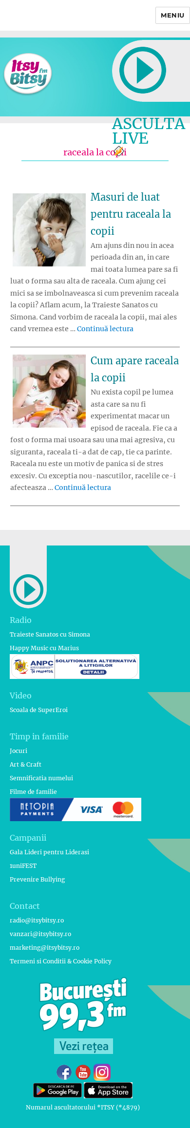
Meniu (173, 15)
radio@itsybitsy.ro (37, 920)
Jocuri (18, 750)
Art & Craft (25, 764)
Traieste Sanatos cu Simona (50, 634)
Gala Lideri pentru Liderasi (49, 852)
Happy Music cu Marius (44, 648)
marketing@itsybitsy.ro (44, 947)
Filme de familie (33, 791)
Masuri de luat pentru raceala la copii (131, 214)
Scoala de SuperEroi (39, 710)
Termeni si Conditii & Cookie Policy (61, 961)
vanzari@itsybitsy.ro (40, 934)
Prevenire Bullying (37, 879)
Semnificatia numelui (41, 778)
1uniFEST (23, 865)
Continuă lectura (105, 328)
